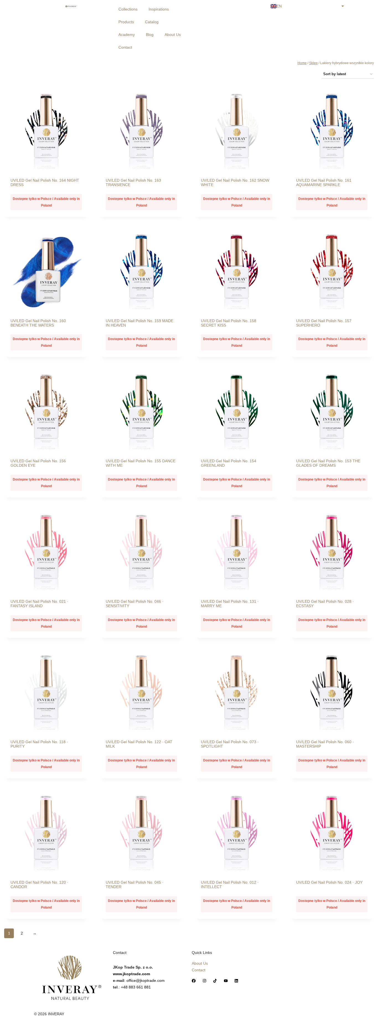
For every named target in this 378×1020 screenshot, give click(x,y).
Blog (150, 34)
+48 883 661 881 (136, 987)
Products (126, 22)
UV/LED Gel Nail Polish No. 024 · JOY (329, 882)
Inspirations (159, 9)
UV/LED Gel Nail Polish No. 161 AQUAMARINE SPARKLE (323, 182)
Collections (128, 9)
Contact (125, 47)
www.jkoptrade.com (131, 974)
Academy (126, 34)
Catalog (152, 22)
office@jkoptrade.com (145, 980)
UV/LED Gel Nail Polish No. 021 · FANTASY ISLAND (39, 603)
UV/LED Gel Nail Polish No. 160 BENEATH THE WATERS (38, 323)
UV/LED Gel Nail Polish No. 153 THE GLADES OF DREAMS (328, 463)
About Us (173, 34)
